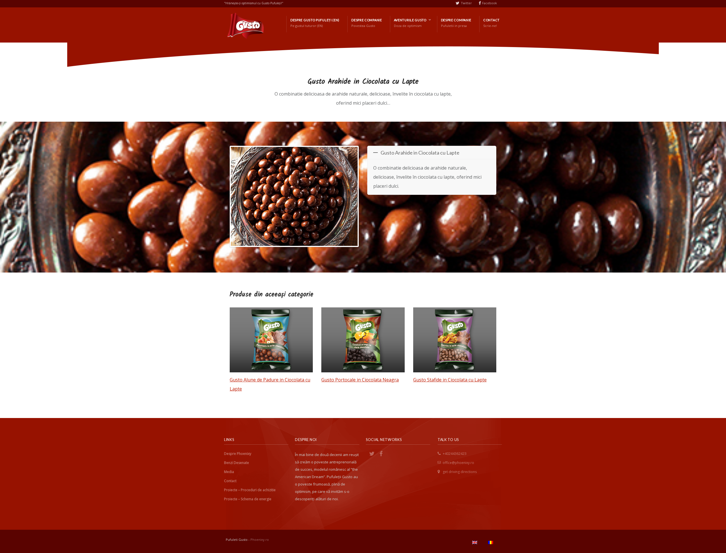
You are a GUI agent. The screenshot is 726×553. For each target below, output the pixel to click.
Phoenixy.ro (259, 539)
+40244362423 (455, 453)
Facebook (489, 3)
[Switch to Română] (490, 542)
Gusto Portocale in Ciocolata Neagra (360, 380)
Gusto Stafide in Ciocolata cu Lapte (450, 380)
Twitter (466, 3)
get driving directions (460, 471)
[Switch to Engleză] (474, 542)
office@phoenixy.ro (458, 462)
